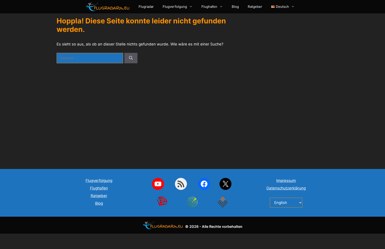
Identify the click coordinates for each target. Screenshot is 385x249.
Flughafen (209, 6)
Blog (235, 6)
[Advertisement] (294, 90)
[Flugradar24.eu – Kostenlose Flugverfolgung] (109, 6)
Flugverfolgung (175, 6)
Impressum (286, 180)
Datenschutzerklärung (286, 188)
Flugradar (146, 6)
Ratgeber (255, 6)
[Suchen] (130, 58)
